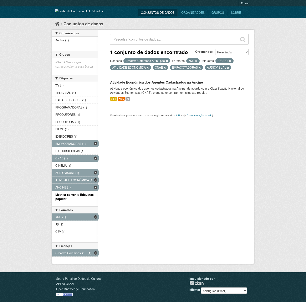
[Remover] (167, 61)
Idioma (194, 289)
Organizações (193, 12)
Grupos (217, 12)
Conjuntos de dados (157, 12)
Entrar (245, 3)
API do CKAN (65, 284)
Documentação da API (199, 115)
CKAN (196, 283)
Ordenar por (203, 51)
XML (121, 98)
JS (127, 98)
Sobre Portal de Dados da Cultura (78, 278)
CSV (113, 98)
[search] (242, 39)
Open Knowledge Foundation (75, 289)
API (178, 115)
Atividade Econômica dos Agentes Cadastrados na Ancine (156, 82)
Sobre (236, 12)
